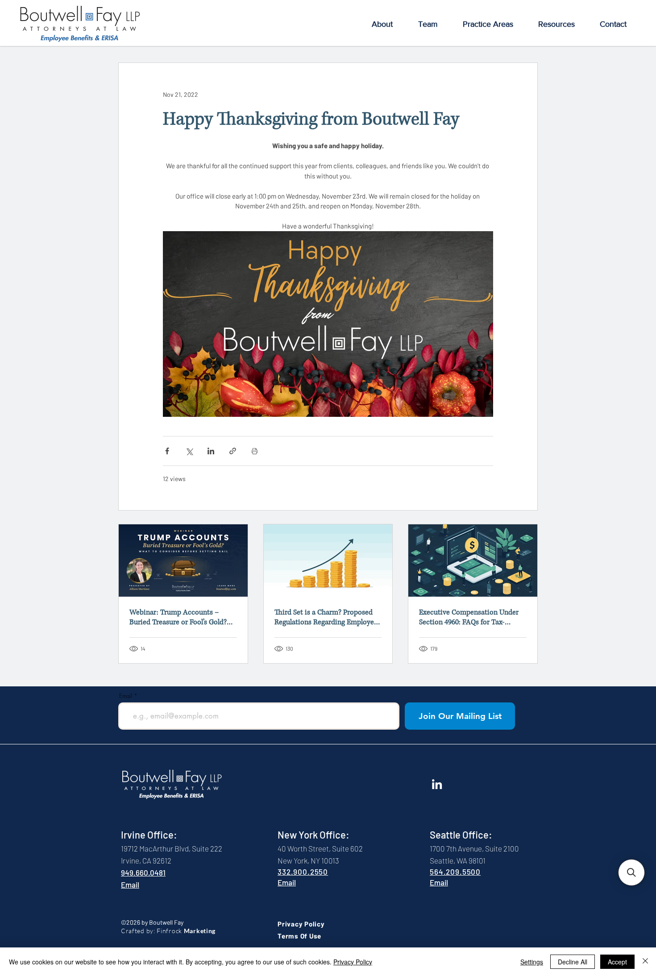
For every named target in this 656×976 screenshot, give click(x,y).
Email (125, 696)
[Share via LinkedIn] (211, 451)
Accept (617, 961)
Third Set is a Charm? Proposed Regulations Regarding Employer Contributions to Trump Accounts (328, 617)
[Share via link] (232, 451)
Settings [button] (531, 961)
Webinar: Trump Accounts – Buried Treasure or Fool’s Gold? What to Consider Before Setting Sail (180, 617)
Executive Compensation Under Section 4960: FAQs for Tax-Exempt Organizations (469, 617)
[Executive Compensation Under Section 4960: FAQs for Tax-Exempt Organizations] (472, 560)
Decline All (572, 961)
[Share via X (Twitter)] (189, 451)
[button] (382, 24)
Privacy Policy (352, 961)
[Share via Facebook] (167, 451)
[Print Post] (254, 451)
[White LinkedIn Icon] (437, 784)
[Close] (645, 962)
